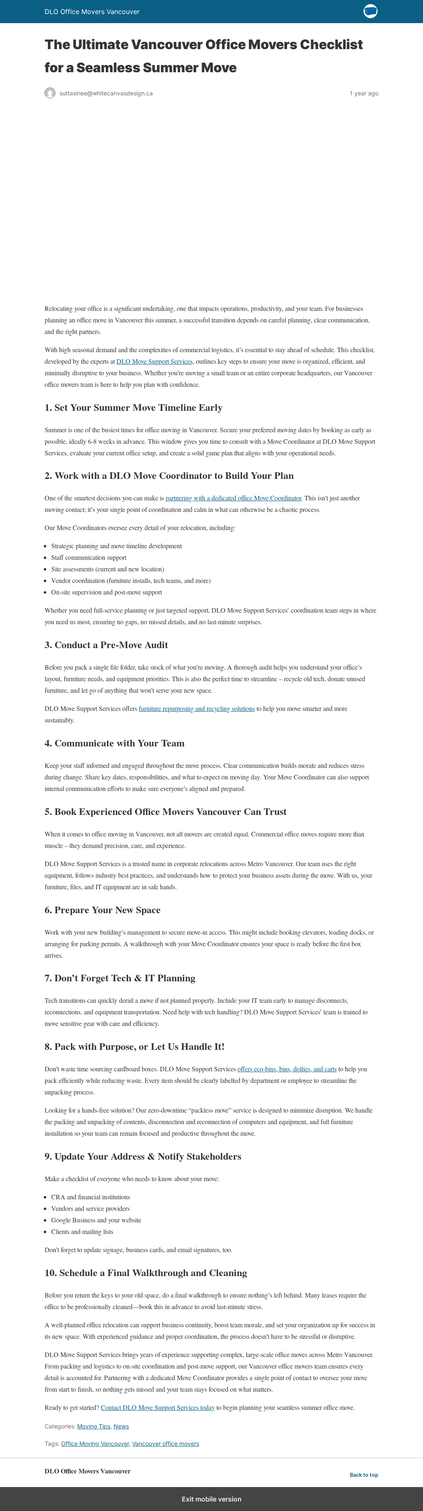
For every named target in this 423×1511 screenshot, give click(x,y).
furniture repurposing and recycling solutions (197, 708)
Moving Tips (93, 1426)
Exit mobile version (212, 1499)
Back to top (364, 1475)
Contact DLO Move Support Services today (158, 1407)
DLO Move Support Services (154, 361)
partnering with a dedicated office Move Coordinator (233, 497)
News (121, 1426)
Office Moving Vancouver (95, 1443)
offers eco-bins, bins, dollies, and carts (287, 1068)
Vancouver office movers (165, 1443)
